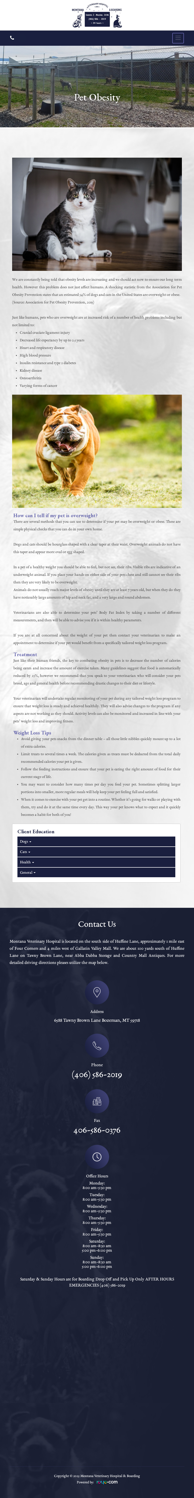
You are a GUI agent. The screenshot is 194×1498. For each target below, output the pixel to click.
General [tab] (25, 873)
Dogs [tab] (23, 842)
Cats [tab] (23, 852)
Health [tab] (25, 862)
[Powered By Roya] (107, 1483)
